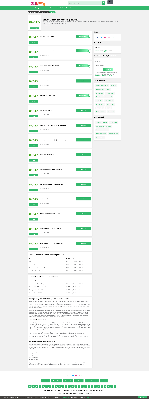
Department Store (101, 133)
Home (30, 8)
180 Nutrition (99, 93)
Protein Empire (109, 100)
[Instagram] (109, 37)
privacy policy (66, 397)
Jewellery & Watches (101, 122)
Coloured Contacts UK (102, 85)
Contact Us (68, 381)
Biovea (52, 12)
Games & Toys (100, 126)
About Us (45, 381)
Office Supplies (100, 137)
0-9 (30, 386)
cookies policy (98, 75)
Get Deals (83, 81)
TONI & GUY (99, 100)
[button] (110, 2)
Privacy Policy (56, 381)
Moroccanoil (108, 97)
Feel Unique (111, 111)
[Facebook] (97, 37)
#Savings (37, 8)
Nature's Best (100, 108)
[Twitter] (101, 37)
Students (52, 8)
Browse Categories (92, 381)
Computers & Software (102, 130)
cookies (89, 397)
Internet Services (113, 133)
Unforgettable (100, 104)
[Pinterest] (105, 37)
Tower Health (110, 104)
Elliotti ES (109, 108)
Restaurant (45, 8)
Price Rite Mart (110, 93)
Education (109, 126)
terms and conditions (107, 75)
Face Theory (99, 97)
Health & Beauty (45, 12)
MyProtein (113, 85)
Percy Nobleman (100, 111)
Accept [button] (142, 397)
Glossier (108, 89)
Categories (69, 8)
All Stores (79, 381)
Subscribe (108, 69)
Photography (113, 122)
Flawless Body (100, 89)
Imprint (104, 381)
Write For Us (60, 8)
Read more (47, 25)
